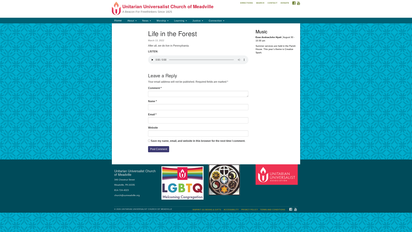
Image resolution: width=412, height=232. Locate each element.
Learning (179, 20)
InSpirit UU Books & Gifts (206, 210)
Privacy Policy (249, 210)
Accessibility (231, 210)
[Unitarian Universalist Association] (277, 174)
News (145, 20)
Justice (196, 20)
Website (153, 127)
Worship (161, 20)
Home (118, 20)
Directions (246, 3)
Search (260, 3)
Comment (155, 88)
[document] (206, 91)
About (131, 20)
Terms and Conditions (272, 210)
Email (152, 114)
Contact (272, 3)
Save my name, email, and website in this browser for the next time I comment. (198, 141)
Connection (215, 20)
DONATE (285, 3)
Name (152, 101)
